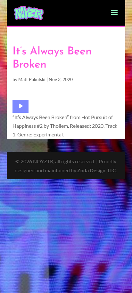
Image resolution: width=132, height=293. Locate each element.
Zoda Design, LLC (96, 170)
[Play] (21, 106)
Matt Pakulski (31, 79)
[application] (20, 106)
